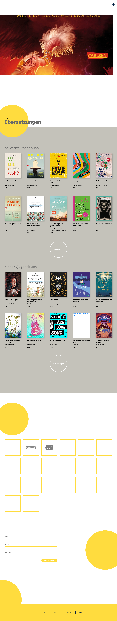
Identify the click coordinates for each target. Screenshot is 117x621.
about (45, 612)
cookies (81, 612)
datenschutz (69, 612)
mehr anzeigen (58, 249)
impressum (56, 612)
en (114, 4)
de (112, 4)
